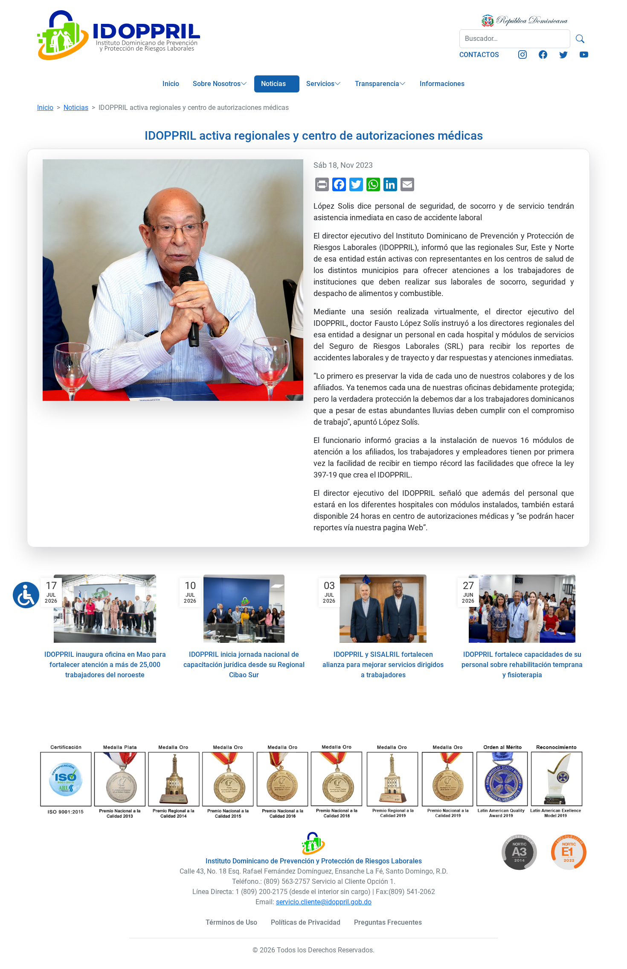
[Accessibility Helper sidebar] (22, 591)
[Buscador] (580, 38)
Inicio (171, 84)
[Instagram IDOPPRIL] (522, 55)
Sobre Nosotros (217, 84)
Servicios (320, 84)
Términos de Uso (231, 922)
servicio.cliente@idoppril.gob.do (324, 902)
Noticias (273, 84)
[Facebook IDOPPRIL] (543, 55)
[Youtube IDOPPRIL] (584, 55)
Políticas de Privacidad (305, 922)
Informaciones (442, 84)
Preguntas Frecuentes (388, 922)
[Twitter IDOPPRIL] (563, 55)
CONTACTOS (479, 55)
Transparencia (377, 84)
